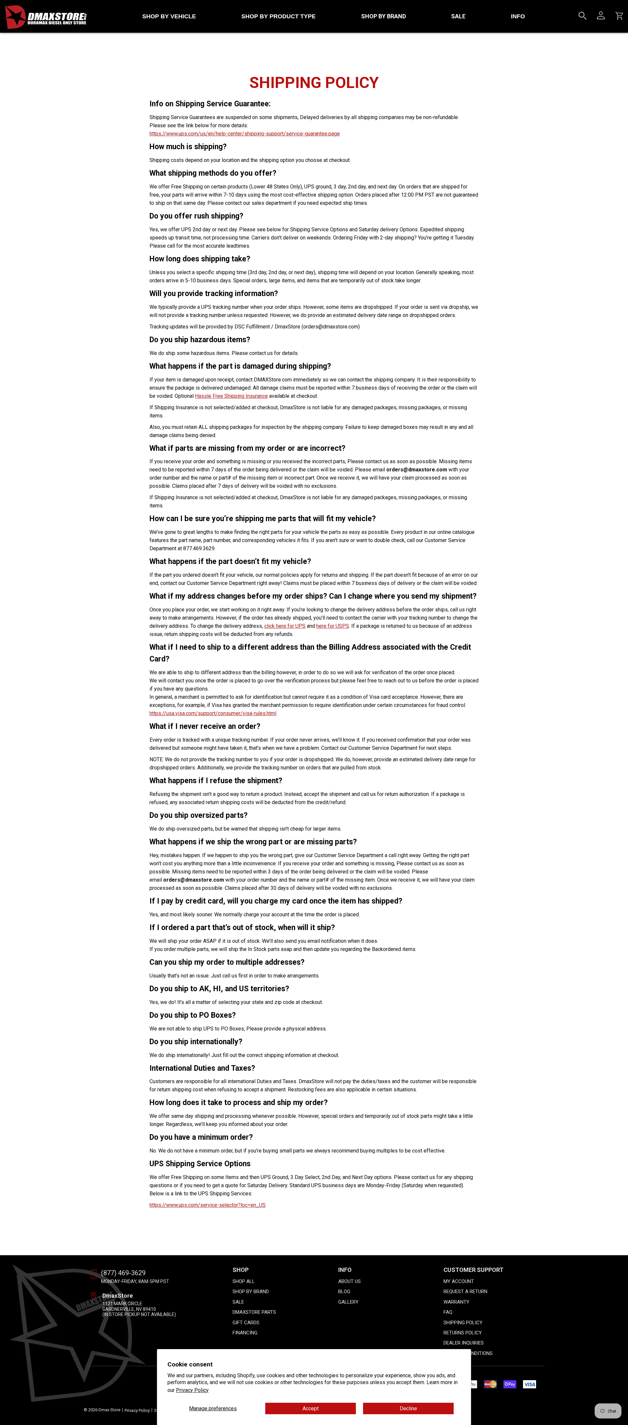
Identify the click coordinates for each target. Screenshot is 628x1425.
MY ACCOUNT (459, 1281)
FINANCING (245, 1333)
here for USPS (332, 626)
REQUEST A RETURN (465, 1291)
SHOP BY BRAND (383, 16)
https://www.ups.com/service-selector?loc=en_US (207, 1205)
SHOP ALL (244, 1281)
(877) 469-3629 (123, 1273)
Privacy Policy (192, 1390)
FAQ (448, 1312)
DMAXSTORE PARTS (254, 1312)
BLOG (344, 1291)
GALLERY (348, 1302)
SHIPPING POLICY (463, 1323)
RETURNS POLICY (463, 1333)
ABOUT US (349, 1281)
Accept (311, 1408)
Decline (408, 1408)
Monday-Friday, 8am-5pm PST (135, 1281)
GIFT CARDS (246, 1323)
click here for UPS (284, 626)
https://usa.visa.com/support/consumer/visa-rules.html (212, 713)
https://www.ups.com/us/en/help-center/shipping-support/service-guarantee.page (244, 134)
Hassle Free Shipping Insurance (231, 396)
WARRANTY (456, 1302)
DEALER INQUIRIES (464, 1343)
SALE (458, 16)
